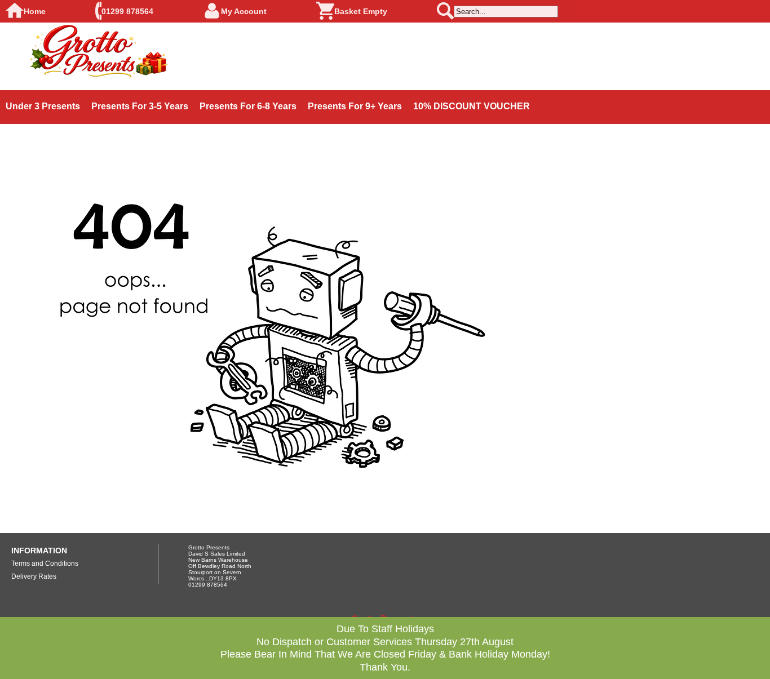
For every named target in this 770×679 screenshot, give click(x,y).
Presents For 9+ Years (355, 106)
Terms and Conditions (44, 563)
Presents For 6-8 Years (248, 106)
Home (35, 11)
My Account (244, 11)
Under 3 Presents (43, 106)
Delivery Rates (33, 576)
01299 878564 (127, 11)
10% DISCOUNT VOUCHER (471, 106)
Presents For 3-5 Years (139, 106)
